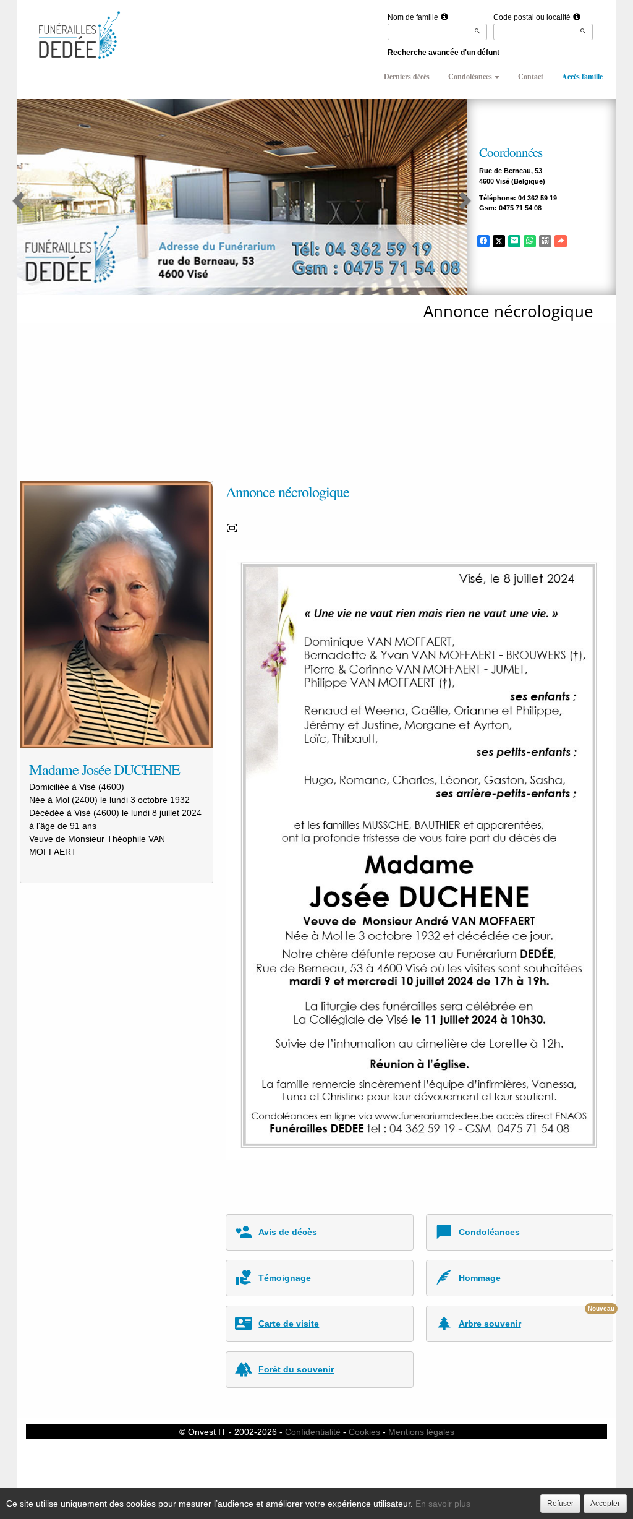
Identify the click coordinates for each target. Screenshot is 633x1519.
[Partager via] (560, 241)
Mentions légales (421, 1432)
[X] (499, 241)
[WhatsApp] (530, 241)
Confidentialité (313, 1432)
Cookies (364, 1432)
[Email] (514, 241)
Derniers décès (407, 76)
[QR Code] (545, 241)
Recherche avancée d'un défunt (443, 52)
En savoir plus (442, 1503)
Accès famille (582, 76)
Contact (530, 76)
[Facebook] (483, 241)
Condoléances (470, 76)
